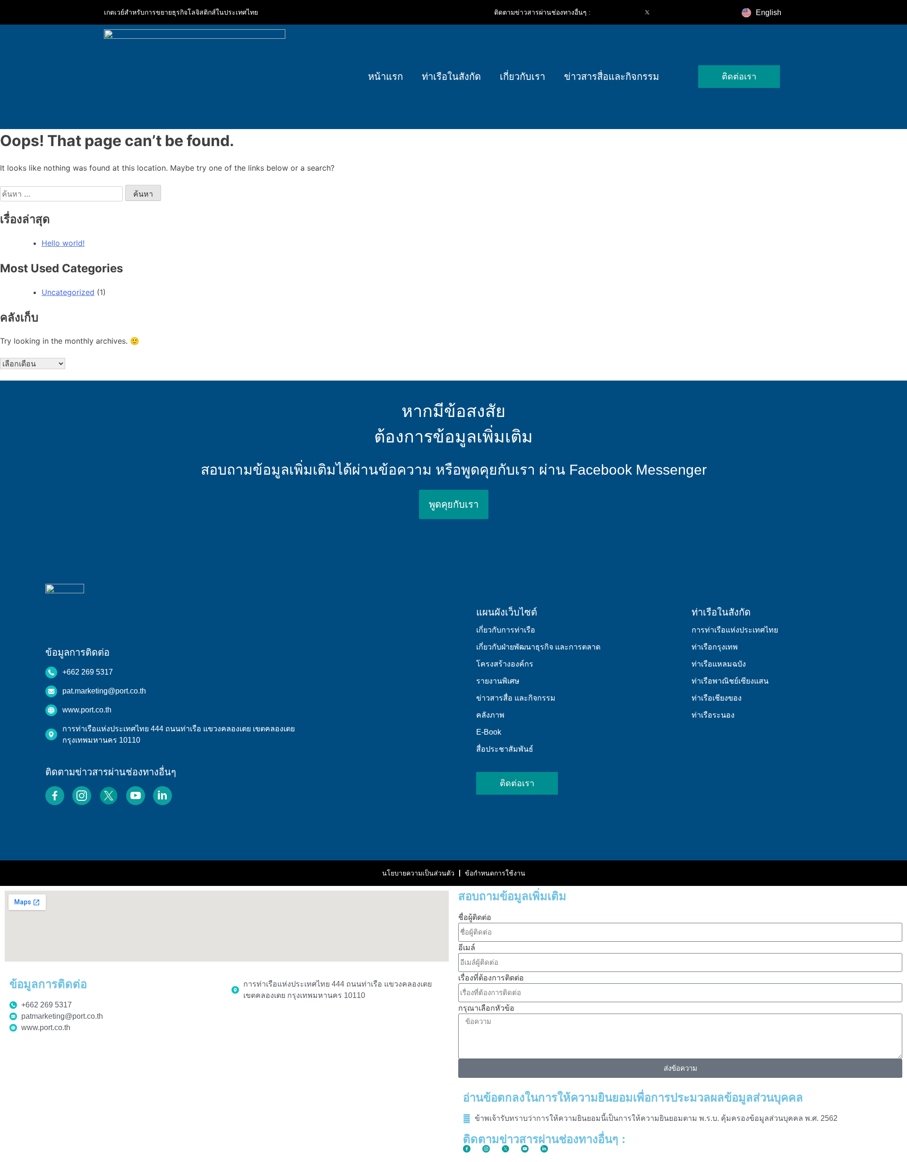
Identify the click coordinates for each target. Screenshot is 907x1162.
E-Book (488, 732)
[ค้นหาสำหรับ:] (62, 194)
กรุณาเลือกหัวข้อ (486, 1008)
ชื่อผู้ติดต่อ (474, 917)
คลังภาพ (490, 715)
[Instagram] (627, 12)
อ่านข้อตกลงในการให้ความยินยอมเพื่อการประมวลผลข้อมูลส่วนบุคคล (633, 1097)
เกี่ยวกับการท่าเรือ (505, 630)
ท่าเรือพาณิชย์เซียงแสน (730, 681)
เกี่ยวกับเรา (522, 76)
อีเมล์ (466, 947)
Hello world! (63, 243)
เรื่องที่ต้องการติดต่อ (491, 977)
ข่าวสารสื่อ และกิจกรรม (516, 698)
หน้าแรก (385, 76)
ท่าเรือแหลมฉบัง (719, 664)
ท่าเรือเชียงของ (717, 698)
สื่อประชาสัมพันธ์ (504, 749)
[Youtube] (667, 12)
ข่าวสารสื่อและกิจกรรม (611, 76)
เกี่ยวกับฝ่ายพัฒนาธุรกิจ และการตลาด (538, 647)
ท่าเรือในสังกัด (451, 76)
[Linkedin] (686, 12)
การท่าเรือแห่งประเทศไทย (735, 630)
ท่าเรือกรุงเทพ (715, 647)
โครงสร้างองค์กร (504, 664)
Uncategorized (68, 292)
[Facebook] (607, 12)
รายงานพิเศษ (498, 681)
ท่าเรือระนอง (713, 715)
